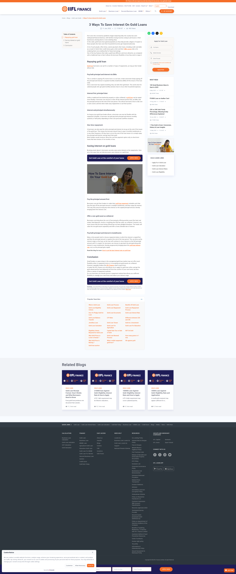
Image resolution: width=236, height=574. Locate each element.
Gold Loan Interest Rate (132, 313)
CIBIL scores (128, 49)
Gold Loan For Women (86, 453)
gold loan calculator (158, 166)
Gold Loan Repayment (113, 308)
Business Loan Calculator (66, 439)
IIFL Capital (156, 439)
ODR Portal (100, 453)
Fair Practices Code (138, 452)
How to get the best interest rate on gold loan (116, 250)
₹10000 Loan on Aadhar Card (159, 98)
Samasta (168, 439)
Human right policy (138, 541)
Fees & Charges (136, 445)
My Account (168, 11)
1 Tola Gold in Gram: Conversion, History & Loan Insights (160, 126)
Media (158, 424)
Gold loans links (157, 158)
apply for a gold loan (159, 162)
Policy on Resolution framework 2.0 (138, 498)
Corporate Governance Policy (139, 467)
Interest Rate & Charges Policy (139, 441)
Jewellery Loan (93, 323)
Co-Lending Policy (137, 438)
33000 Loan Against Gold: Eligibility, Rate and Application (160, 393)
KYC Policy (135, 461)
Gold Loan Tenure (112, 323)
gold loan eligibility (158, 172)
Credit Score (145, 424)
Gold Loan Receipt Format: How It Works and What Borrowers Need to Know (73, 394)
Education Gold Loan (85, 448)
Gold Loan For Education (132, 325)
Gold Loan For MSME (85, 451)
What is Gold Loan (94, 305)
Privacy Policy (156, 64)
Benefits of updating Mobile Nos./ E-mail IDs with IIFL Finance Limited (139, 529)
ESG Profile (127, 6)
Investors (100, 451)
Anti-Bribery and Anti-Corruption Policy (138, 490)
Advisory (134, 487)
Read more (128, 289)
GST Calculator (66, 445)
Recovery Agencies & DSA (140, 508)
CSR (133, 6)
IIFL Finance (110, 265)
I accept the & (162, 62)
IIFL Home (156, 442)
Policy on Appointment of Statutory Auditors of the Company (139, 523)
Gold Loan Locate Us (120, 443)
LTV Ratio (110, 318)
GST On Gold (129, 330)
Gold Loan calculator (68, 442)
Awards (99, 440)
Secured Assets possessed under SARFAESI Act (137, 516)
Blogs (152, 424)
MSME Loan (136, 424)
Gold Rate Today (116, 424)
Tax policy (135, 544)
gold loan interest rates (160, 169)
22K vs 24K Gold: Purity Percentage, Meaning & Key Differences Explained (159, 112)
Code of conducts (137, 538)
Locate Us (117, 438)
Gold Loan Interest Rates (88, 424)
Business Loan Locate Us (122, 440)
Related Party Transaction (136, 481)
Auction (81, 459)
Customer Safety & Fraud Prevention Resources (139, 535)
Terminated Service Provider (138, 511)
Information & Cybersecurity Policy (138, 547)
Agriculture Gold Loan (86, 445)
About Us (108, 6)
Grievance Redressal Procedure (138, 476)
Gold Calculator (67, 447)
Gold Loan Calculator (95, 325)
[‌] (115, 179)
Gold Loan (69, 388)
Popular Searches (93, 299)
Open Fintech (169, 442)
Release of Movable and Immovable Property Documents (139, 456)
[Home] (76, 9)
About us (99, 438)
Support (116, 445)
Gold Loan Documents (114, 313)
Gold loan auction (94, 345)
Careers (138, 6)
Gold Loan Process (113, 305)
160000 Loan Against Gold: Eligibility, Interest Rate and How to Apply (131, 393)
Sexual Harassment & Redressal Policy (138, 552)
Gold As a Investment (132, 323)
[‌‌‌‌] (155, 11)
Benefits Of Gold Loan (132, 305)
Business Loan (127, 424)
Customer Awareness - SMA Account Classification (139, 503)
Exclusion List (136, 464)
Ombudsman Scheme (138, 494)
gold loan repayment (121, 203)
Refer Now (170, 424)
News (163, 424)
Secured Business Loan (129, 11)
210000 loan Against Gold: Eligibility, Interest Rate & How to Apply (103, 393)
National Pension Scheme (122, 448)
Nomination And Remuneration (137, 472)
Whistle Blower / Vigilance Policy (137, 448)
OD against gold (130, 340)
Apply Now (134, 158)
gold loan (130, 97)
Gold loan (90, 66)
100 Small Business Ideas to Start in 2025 (159, 86)
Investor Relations (117, 6)
